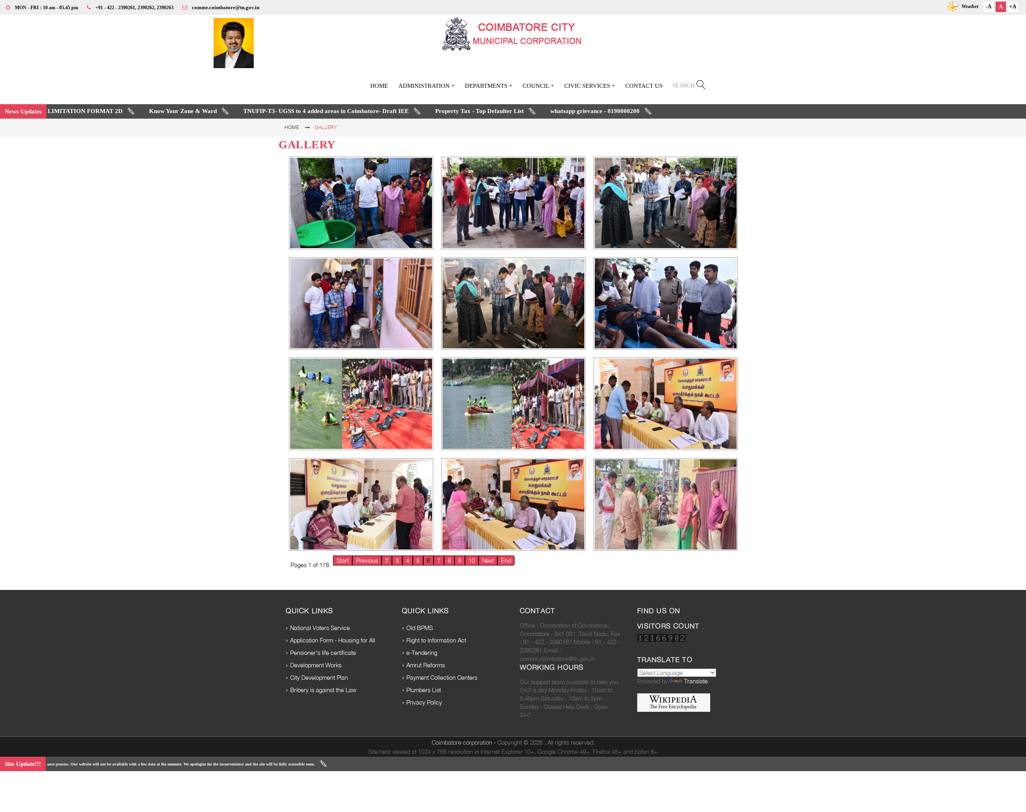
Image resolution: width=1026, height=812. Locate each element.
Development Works (315, 665)
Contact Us (643, 86)
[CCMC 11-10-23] (361, 203)
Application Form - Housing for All (332, 640)
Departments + (488, 86)
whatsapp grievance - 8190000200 (549, 111)
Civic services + (589, 86)
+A (1012, 7)
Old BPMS (419, 627)
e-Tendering (421, 652)
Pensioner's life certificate (323, 652)
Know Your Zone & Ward (137, 111)
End (506, 560)
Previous (367, 560)
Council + (538, 86)
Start (343, 560)
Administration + (426, 86)
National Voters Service (320, 627)
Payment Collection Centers (441, 677)
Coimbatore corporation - (464, 742)
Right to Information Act (436, 640)
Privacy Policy (424, 702)
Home (379, 86)
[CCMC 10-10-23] (666, 303)
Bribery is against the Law (323, 690)
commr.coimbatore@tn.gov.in (225, 7)
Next (488, 560)
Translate (696, 681)
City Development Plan (319, 677)
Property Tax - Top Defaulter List (434, 111)
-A (989, 7)
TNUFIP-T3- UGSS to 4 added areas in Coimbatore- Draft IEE (280, 111)
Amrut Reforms (425, 665)
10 (472, 560)
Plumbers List (423, 690)
